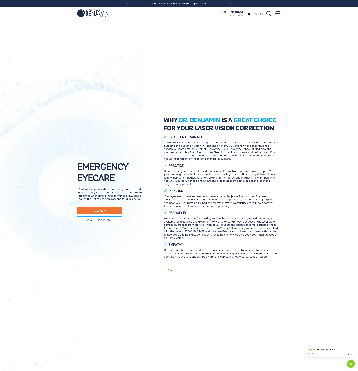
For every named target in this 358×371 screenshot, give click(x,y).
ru (255, 13)
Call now (100, 210)
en (249, 13)
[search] (269, 13)
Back (171, 270)
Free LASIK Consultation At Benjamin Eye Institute (178, 3)
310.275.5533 (232, 11)
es (261, 13)
